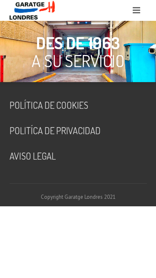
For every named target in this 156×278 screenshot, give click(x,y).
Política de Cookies (49, 105)
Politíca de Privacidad (55, 130)
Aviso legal (33, 156)
